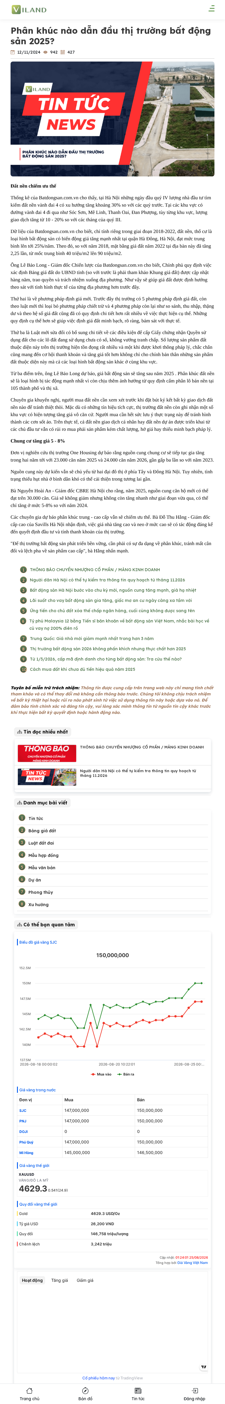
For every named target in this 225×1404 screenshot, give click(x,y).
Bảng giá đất (42, 830)
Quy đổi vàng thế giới (38, 1204)
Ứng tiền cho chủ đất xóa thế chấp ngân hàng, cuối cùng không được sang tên (112, 610)
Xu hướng (38, 904)
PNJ (22, 1121)
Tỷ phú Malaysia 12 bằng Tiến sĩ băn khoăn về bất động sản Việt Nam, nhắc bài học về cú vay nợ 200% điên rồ (119, 624)
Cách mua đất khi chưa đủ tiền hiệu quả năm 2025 (82, 669)
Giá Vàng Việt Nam (192, 1262)
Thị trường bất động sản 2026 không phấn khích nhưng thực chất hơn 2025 (108, 648)
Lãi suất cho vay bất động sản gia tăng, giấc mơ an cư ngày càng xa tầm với (111, 600)
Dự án (34, 880)
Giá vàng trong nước (37, 1090)
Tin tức (35, 818)
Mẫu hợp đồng (43, 855)
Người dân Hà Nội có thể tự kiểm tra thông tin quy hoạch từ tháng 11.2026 (107, 580)
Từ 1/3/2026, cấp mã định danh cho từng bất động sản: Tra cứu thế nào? (106, 659)
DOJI (23, 1131)
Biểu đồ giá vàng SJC (38, 942)
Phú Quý (26, 1142)
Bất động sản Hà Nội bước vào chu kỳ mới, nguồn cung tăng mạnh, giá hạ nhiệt (113, 590)
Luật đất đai (41, 843)
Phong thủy (40, 892)
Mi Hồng (26, 1153)
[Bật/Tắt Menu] (208, 10)
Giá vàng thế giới (34, 1165)
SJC (22, 1110)
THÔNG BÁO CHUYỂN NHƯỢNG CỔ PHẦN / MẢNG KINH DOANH (95, 569)
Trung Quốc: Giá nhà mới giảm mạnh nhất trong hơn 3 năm (92, 638)
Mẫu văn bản (41, 867)
